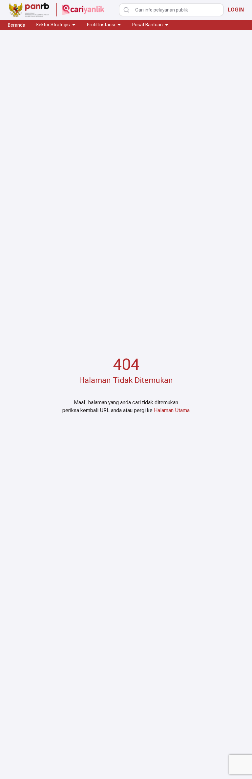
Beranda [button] (16, 25)
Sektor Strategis (53, 24)
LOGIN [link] (236, 10)
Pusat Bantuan (147, 24)
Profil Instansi (101, 24)
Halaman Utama (172, 410)
